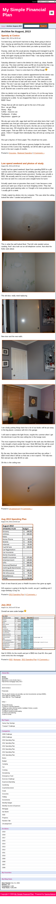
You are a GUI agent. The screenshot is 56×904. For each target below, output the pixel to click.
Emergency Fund (7, 776)
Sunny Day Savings (8, 723)
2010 (3, 855)
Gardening (5, 785)
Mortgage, (17, 660)
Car (3, 767)
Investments (6, 800)
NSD (3, 814)
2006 (3, 867)
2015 (3, 840)
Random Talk (6, 820)
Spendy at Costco (10, 35)
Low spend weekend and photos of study (22, 163)
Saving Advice (50, 894)
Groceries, (13, 153)
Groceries (5, 794)
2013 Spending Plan (8, 749)
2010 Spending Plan (8, 740)
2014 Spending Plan (8, 752)
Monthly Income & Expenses (11, 806)
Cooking (4, 770)
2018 (3, 834)
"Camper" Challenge (8, 726)
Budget (4, 761)
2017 (3, 837)
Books (4, 758)
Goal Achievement (8, 788)
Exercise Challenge (8, 779)
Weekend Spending (24, 153)
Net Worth (5, 812)
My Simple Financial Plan (24, 894)
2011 (3, 852)
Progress (5, 817)
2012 (3, 849)
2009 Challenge (7, 737)
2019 (3, 831)
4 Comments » (31, 595)
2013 (3, 846)
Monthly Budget (7, 803)
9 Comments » (26, 509)
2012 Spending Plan (8, 746)
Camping (5, 764)
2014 (3, 843)
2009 (3, 858)
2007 (3, 864)
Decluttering (6, 773)
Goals (4, 791)
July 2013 (6, 605)
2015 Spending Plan (8, 755)
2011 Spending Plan (8, 743)
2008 (3, 861)
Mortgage (5, 809)
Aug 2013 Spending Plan (13, 519)
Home (3, 26)
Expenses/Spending (8, 782)
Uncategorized (6, 823)
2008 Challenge (7, 734)
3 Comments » (38, 153)
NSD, (11, 660)
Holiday (4, 797)
